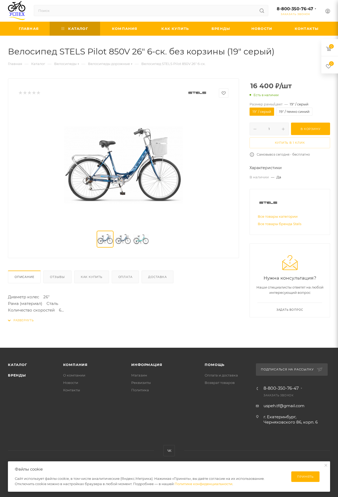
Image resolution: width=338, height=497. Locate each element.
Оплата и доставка (221, 375)
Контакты (71, 390)
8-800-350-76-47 (295, 8)
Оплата (125, 277)
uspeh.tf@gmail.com (284, 405)
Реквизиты (141, 382)
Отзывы (57, 277)
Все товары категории (278, 216)
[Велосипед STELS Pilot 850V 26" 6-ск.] (123, 164)
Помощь (214, 365)
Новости (70, 382)
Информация (146, 365)
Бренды (17, 375)
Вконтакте (169, 450)
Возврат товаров (220, 382)
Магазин (139, 375)
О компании (74, 375)
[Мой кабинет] (327, 11)
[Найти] (261, 10)
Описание (24, 277)
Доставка (157, 277)
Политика (140, 390)
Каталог (17, 365)
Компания (75, 365)
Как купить (91, 277)
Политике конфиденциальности (203, 484)
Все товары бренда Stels (279, 224)
